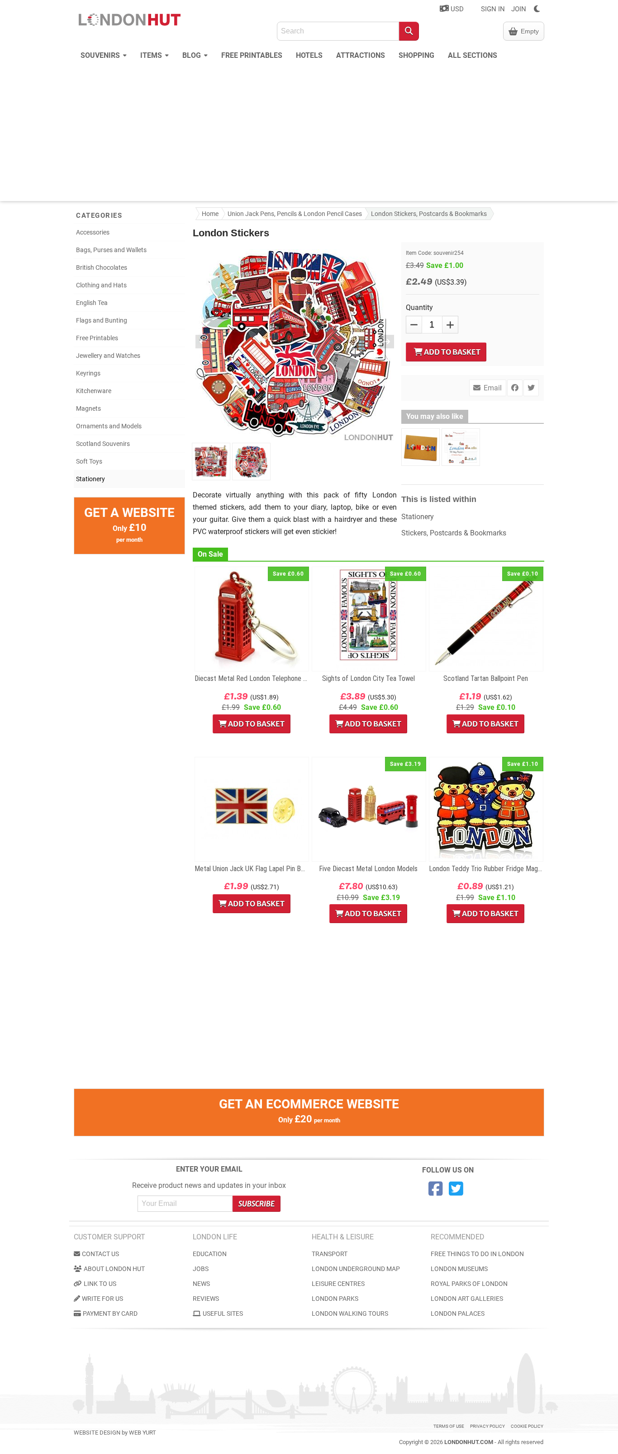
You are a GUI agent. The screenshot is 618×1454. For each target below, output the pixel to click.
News (201, 1283)
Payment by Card (110, 1313)
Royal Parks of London (469, 1283)
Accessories (92, 232)
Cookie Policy (527, 1426)
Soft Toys (89, 461)
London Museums (459, 1268)
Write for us (102, 1298)
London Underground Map (356, 1268)
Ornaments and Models (109, 426)
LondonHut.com (468, 1442)
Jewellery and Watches (108, 355)
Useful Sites (223, 1313)
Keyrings (88, 373)
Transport (329, 1253)
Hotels (309, 55)
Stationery (90, 479)
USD (456, 9)
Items (152, 55)
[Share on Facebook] (515, 388)
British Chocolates (101, 267)
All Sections (472, 55)
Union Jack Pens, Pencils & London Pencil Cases (295, 213)
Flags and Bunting (101, 320)
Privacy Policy (487, 1426)
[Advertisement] (309, 133)
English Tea (92, 302)
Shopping (416, 55)
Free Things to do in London (477, 1253)
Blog (192, 55)
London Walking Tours (350, 1313)
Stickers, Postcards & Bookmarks (453, 533)
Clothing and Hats (101, 285)
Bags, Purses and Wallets (111, 249)
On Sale (210, 554)
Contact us (100, 1253)
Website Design (97, 1432)
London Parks (335, 1298)
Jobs (201, 1268)
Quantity (419, 307)
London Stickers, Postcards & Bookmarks (429, 213)
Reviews (206, 1298)
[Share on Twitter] (531, 388)
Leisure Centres (338, 1283)
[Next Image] (381, 341)
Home (210, 213)
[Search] (409, 31)
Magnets (88, 408)
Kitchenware (93, 390)
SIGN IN (493, 9)
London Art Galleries (467, 1298)
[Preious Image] (208, 341)
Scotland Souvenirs (103, 443)
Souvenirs (101, 55)
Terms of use (448, 1426)
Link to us (100, 1283)
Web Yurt (142, 1432)
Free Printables (251, 55)
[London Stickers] (211, 461)
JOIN (518, 9)
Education (210, 1253)
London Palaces (458, 1313)
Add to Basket (451, 351)
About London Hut (114, 1268)
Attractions (360, 55)
